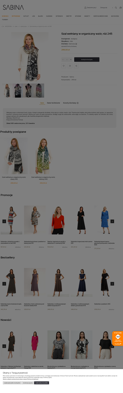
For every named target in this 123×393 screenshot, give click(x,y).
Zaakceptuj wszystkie (41, 383)
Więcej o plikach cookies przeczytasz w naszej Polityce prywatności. (20, 379)
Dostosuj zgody (28, 383)
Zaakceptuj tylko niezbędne (12, 383)
